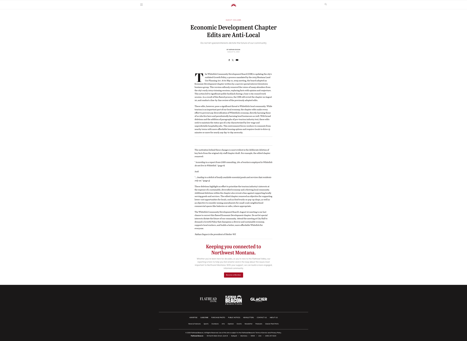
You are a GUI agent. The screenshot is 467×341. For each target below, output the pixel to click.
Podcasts (259, 324)
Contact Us (262, 318)
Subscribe (204, 318)
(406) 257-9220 (270, 336)
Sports (206, 324)
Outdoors (215, 324)
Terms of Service (261, 333)
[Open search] (326, 4)
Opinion (231, 324)
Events (239, 324)
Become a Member (233, 275)
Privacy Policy (276, 333)
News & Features (194, 324)
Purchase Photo (218, 318)
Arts (223, 324)
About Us (274, 318)
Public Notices (234, 318)
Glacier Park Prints (272, 324)
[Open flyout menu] (141, 5)
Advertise (193, 318)
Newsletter (248, 324)
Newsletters (248, 318)
